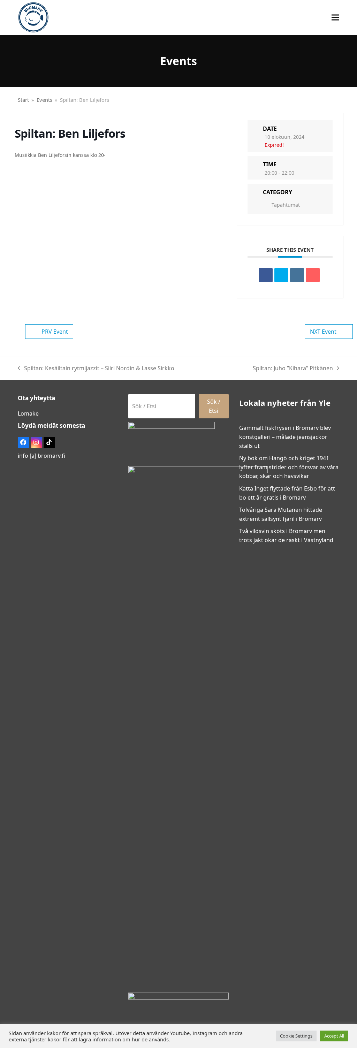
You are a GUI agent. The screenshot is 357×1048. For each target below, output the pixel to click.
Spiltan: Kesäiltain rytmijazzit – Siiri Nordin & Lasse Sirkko (96, 368)
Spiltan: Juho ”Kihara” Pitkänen (293, 368)
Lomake (28, 413)
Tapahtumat (286, 205)
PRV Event (54, 331)
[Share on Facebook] (266, 275)
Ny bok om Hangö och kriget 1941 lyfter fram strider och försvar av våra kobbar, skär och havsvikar (289, 467)
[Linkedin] (297, 275)
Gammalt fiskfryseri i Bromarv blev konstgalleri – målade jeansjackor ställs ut (285, 436)
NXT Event (323, 331)
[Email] (313, 275)
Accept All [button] (334, 1036)
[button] (335, 18)
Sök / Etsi (213, 406)
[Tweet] (281, 275)
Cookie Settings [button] (296, 1036)
